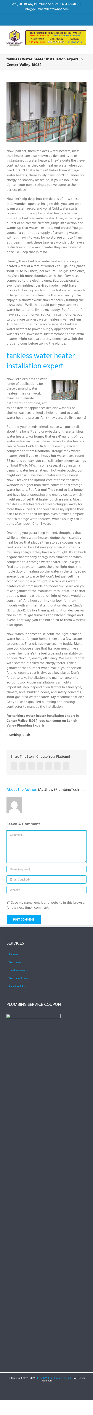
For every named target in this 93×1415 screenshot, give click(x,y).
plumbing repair (18, 735)
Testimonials (18, 970)
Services (15, 962)
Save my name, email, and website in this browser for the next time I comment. (45, 905)
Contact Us (17, 986)
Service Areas (19, 978)
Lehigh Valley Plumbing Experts (54, 1378)
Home (13, 954)
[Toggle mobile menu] (85, 48)
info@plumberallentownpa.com (46, 9)
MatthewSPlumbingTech (58, 790)
